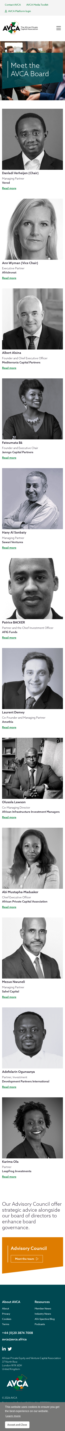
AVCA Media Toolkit (37, 4)
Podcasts (40, 1324)
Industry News (43, 1313)
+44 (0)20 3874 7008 (17, 1333)
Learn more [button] (13, 1416)
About (5, 1308)
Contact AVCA (13, 4)
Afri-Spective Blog (45, 1319)
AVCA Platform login (19, 11)
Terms (5, 1324)
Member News (43, 1308)
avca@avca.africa (14, 1339)
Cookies (6, 1319)
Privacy (6, 1313)
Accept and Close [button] (17, 1424)
